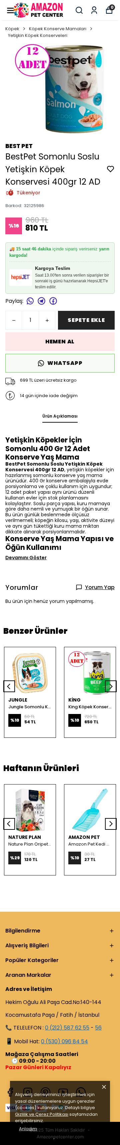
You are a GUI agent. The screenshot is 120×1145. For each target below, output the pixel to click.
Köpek (12, 29)
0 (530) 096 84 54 (64, 1041)
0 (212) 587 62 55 (67, 1028)
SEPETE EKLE (86, 320)
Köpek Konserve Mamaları (57, 29)
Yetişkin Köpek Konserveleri (37, 35)
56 (98, 1028)
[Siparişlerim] (94, 10)
